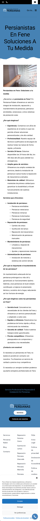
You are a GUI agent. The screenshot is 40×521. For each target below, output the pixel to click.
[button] (37, 478)
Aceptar (20, 501)
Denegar (20, 507)
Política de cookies (9, 518)
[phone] (7, 2)
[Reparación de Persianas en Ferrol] (20, 405)
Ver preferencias (20, 513)
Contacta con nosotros (12, 347)
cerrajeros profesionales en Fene (23, 371)
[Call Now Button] (35, 516)
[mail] (3, 2)
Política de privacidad (22, 518)
